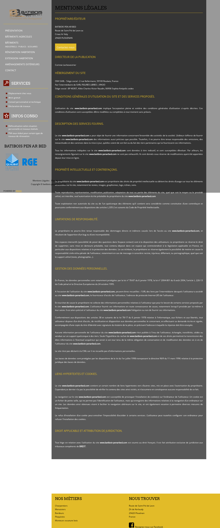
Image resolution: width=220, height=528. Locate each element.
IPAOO (19, 191)
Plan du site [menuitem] (56, 180)
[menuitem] (28, 31)
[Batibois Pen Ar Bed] (25, 14)
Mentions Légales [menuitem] (41, 180)
